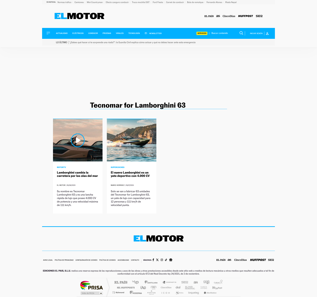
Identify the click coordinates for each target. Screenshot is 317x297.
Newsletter (155, 33)
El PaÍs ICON (165, 292)
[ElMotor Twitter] (157, 260)
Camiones (79, 2)
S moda (179, 292)
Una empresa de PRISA (91, 285)
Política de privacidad (64, 260)
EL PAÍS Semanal (190, 287)
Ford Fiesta (158, 2)
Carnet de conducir (175, 2)
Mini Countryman (95, 2)
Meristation (209, 292)
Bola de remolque (195, 2)
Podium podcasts (151, 292)
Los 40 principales (136, 282)
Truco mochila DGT (141, 2)
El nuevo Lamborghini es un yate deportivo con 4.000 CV (130, 174)
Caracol (217, 282)
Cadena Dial (178, 287)
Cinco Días (165, 287)
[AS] (218, 16)
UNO (143, 287)
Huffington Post (125, 287)
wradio (153, 287)
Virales (119, 33)
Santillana (152, 282)
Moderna (135, 292)
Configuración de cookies (86, 260)
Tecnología (134, 33)
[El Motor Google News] (170, 260)
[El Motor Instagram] (162, 260)
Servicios (201, 33)
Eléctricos (78, 33)
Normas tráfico (64, 2)
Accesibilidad (123, 260)
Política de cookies (107, 260)
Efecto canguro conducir (117, 2)
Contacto (135, 260)
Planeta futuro (202, 287)
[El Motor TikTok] (166, 260)
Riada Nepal (231, 2)
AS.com (194, 282)
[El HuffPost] (245, 16)
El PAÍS (120, 282)
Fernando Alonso (215, 2)
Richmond (118, 292)
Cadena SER (184, 282)
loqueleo (193, 292)
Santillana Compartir (169, 282)
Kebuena (214, 287)
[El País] (209, 16)
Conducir (93, 33)
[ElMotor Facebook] (153, 260)
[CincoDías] (229, 16)
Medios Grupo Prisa (91, 293)
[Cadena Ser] (259, 16)
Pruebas (107, 33)
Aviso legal (48, 260)
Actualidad (62, 33)
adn (205, 282)
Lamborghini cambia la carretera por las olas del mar (77, 174)
